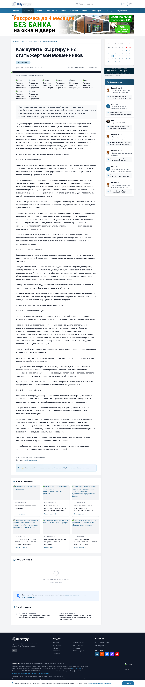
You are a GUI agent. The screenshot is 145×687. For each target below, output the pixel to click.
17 (122, 56)
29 (115, 61)
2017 (30, 41)
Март (36, 41)
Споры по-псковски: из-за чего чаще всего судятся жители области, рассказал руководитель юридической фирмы (84, 508)
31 (122, 61)
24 (122, 59)
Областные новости (50, 41)
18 (126, 56)
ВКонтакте (70, 468)
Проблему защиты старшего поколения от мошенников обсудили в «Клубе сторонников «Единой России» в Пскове (26, 541)
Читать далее (20, 514)
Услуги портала (78, 642)
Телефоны (56, 653)
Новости (24, 41)
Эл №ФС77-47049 (76, 668)
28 (112, 61)
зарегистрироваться (73, 595)
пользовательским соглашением (99, 683)
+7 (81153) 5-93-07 (104, 642)
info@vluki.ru (102, 645)
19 (129, 56)
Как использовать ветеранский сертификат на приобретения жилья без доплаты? (55, 508)
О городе (76, 648)
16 (119, 56)
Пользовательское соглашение (21, 673)
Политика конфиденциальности (41, 673)
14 (40, 41)
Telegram (57, 468)
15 (115, 56)
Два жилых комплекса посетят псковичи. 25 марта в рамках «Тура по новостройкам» (85, 541)
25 (126, 59)
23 (119, 59)
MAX (63, 468)
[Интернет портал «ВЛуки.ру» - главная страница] (21, 4)
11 (126, 53)
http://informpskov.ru (30, 460)
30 (119, 61)
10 (122, 53)
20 (108, 59)
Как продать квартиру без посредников (25, 507)
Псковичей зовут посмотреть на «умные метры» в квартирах (55, 541)
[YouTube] (117, 654)
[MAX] (112, 654)
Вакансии (56, 651)
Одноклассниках (83, 468)
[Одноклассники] (102, 654)
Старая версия (78, 651)
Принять (128, 683)
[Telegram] (107, 654)
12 (129, 53)
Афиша (55, 648)
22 (115, 59)
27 (108, 61)
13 (108, 56)
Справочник (57, 645)
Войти (125, 4)
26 (130, 59)
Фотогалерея (78, 645)
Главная (16, 41)
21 (112, 59)
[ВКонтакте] (97, 654)
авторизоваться (29, 597)
